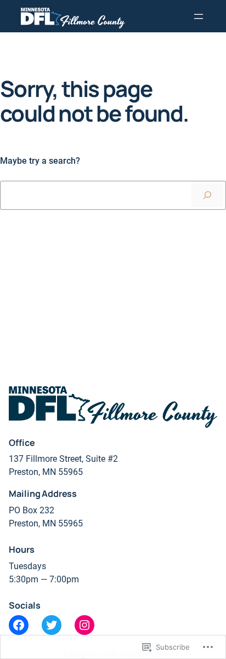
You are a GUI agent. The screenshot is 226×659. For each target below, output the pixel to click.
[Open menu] (198, 16)
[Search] (207, 195)
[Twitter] (51, 625)
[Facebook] (19, 625)
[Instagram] (84, 625)
